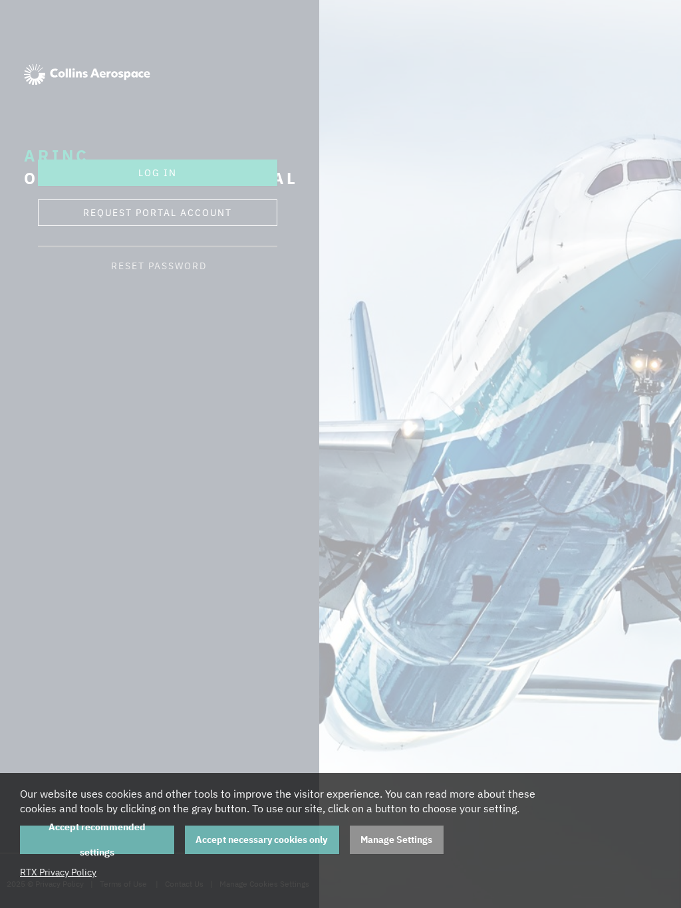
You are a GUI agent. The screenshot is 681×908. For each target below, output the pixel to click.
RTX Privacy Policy (58, 872)
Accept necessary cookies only (261, 840)
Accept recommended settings (97, 840)
